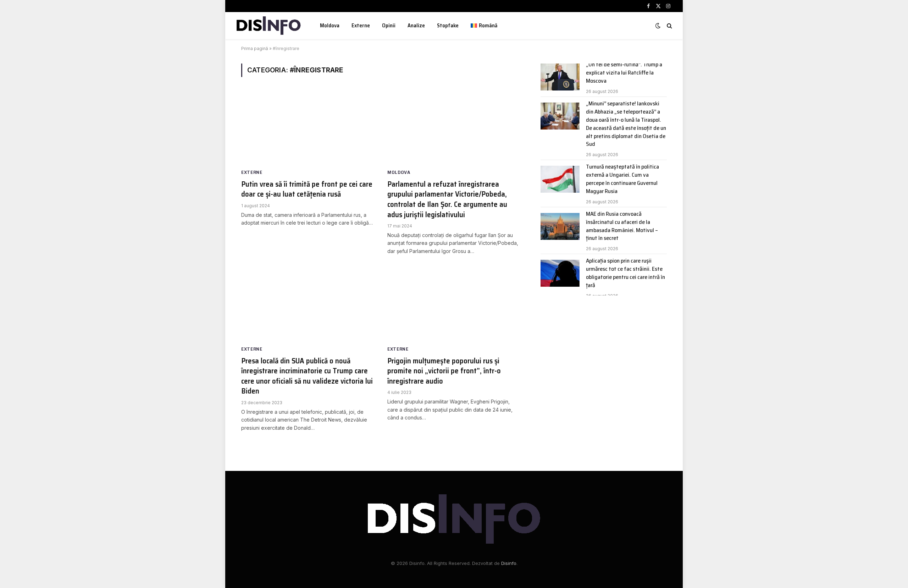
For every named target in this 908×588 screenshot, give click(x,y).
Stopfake (448, 25)
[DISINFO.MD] (268, 25)
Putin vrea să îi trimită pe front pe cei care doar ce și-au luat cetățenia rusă (306, 189)
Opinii (388, 25)
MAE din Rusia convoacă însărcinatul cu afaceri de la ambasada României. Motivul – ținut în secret (622, 226)
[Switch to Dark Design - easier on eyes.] (658, 25)
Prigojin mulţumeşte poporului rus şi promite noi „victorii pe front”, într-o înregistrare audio (444, 371)
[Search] (668, 26)
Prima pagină (254, 48)
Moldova (329, 25)
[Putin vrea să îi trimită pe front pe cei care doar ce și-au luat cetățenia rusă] (308, 128)
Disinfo (508, 563)
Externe (360, 25)
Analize (416, 25)
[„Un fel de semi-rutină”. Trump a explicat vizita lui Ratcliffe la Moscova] (560, 77)
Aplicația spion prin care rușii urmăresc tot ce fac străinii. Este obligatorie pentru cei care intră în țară (625, 273)
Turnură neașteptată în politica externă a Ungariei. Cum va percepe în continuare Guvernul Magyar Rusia (622, 179)
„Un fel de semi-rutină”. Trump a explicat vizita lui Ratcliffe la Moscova (624, 73)
